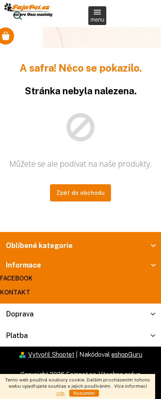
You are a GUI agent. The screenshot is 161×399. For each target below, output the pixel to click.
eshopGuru (126, 354)
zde (60, 393)
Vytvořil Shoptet (51, 354)
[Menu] (97, 15)
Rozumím (84, 393)
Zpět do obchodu (80, 192)
